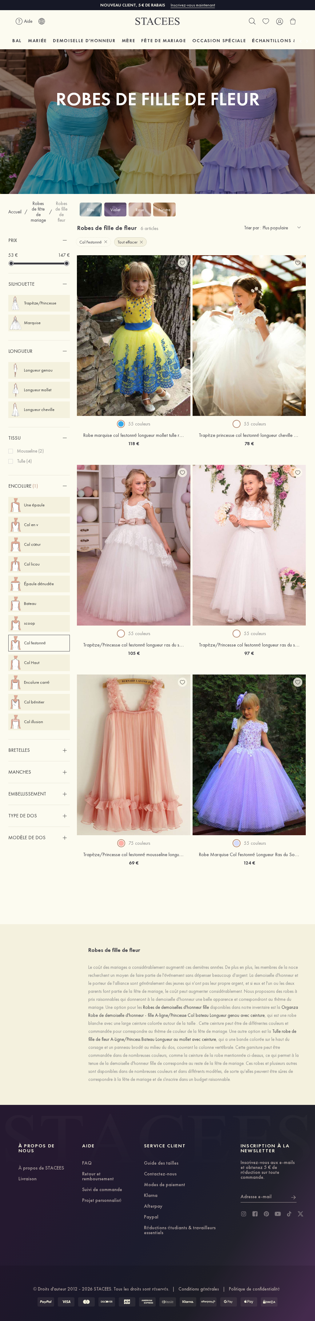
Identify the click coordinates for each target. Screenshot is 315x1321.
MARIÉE (37, 41)
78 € (249, 443)
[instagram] (244, 1214)
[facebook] (255, 1214)
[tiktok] (289, 1214)
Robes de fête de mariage (38, 211)
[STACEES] (157, 21)
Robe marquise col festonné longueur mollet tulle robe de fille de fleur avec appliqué (164, 435)
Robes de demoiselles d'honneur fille (176, 1007)
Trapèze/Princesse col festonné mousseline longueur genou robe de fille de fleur (161, 854)
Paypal (151, 1217)
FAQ (87, 1163)
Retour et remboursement (98, 1176)
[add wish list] (182, 263)
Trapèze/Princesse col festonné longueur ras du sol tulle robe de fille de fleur (158, 645)
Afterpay (153, 1206)
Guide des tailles (161, 1163)
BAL (17, 41)
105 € (134, 653)
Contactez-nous (160, 1174)
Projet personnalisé (102, 1200)
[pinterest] (266, 1214)
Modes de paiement (164, 1185)
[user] (279, 21)
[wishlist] (266, 21)
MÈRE (128, 41)
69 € (133, 863)
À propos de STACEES (41, 1168)
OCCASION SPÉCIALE (219, 41)
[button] (39, 240)
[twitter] (300, 1214)
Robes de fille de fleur (61, 211)
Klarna (151, 1195)
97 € (249, 653)
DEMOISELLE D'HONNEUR (84, 41)
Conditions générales (198, 1289)
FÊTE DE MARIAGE (163, 41)
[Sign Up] (293, 1196)
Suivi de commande (102, 1190)
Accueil (15, 212)
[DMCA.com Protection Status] (269, 1302)
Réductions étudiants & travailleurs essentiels (180, 1230)
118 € (133, 443)
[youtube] (278, 1214)
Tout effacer (128, 242)
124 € (249, 863)
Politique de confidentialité (254, 1289)
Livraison (27, 1179)
